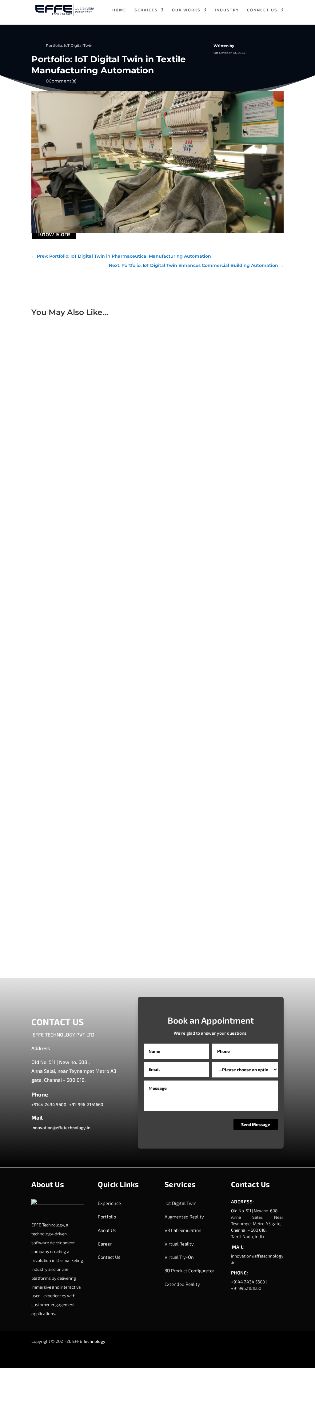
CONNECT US (262, 10)
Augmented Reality (184, 1216)
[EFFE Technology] (57, 1203)
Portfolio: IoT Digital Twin (69, 45)
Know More (54, 233)
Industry (227, 10)
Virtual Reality (179, 1243)
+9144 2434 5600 (48, 1104)
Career (105, 1243)
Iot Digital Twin (181, 1203)
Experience (109, 1203)
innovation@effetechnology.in (60, 1127)
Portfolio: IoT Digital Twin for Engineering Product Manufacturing (111, 496)
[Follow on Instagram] (253, 1342)
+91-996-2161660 (86, 1104)
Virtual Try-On (179, 1257)
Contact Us (109, 1257)
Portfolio (107, 1216)
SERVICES (146, 10)
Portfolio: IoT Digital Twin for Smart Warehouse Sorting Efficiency (110, 707)
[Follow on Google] (266, 1342)
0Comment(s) (61, 81)
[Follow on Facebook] (241, 1342)
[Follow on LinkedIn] (229, 1342)
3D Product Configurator (189, 1270)
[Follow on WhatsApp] (241, 1354)
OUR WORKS (186, 10)
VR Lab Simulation (183, 1230)
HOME (119, 10)
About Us (107, 1230)
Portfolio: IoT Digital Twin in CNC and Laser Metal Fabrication (106, 918)
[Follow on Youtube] (229, 1354)
